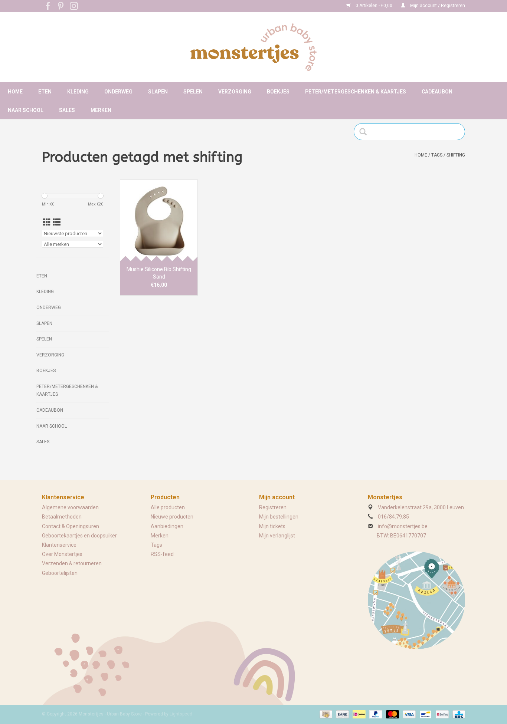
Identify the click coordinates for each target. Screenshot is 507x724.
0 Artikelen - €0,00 (373, 5)
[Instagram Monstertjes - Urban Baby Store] (74, 6)
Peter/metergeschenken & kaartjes (355, 92)
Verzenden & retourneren (72, 563)
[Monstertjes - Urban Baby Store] (253, 47)
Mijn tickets (272, 526)
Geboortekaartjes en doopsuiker (79, 536)
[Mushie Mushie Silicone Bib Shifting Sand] (159, 220)
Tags (436, 155)
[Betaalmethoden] (325, 714)
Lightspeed (181, 714)
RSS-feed (162, 554)
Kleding (78, 92)
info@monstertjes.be (403, 526)
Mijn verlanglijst (277, 536)
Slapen (158, 92)
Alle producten (168, 507)
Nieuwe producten (172, 517)
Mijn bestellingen (278, 517)
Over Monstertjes (62, 554)
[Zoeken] (365, 131)
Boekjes (278, 92)
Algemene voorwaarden (70, 507)
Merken (101, 110)
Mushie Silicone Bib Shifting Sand (159, 273)
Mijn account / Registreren (437, 5)
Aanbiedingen (167, 526)
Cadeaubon (437, 92)
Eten (45, 92)
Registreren (273, 507)
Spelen (193, 92)
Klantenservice (59, 545)
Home (15, 92)
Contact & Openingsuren (70, 526)
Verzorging (234, 92)
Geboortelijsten (60, 573)
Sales (67, 110)
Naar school (25, 110)
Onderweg (118, 92)
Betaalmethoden (62, 517)
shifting (456, 155)
